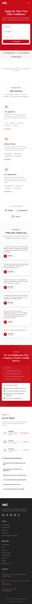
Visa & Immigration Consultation (10, 535)
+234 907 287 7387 (6, 584)
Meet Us (4, 561)
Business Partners (6, 553)
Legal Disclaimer (6, 563)
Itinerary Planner (6, 527)
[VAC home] (4, 2)
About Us (4, 558)
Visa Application (6, 525)
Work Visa (4, 530)
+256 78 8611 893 (6, 590)
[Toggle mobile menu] (28, 2)
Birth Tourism (5, 533)
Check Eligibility (6, 544)
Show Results (16, 41)
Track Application (6, 555)
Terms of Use (20, 601)
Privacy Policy (12, 601)
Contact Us (4, 550)
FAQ (3, 547)
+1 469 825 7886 (6, 576)
